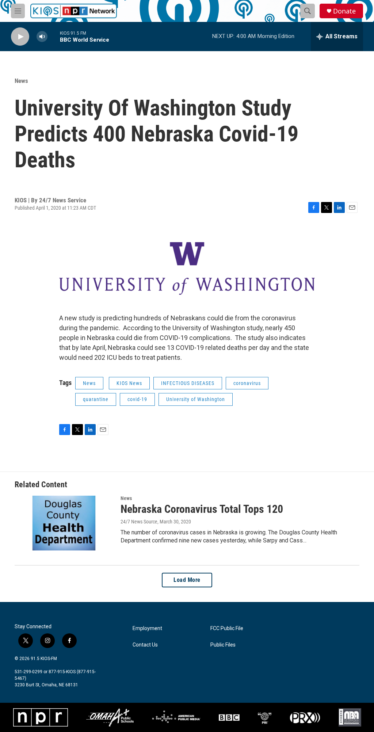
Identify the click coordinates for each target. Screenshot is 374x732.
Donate (344, 11)
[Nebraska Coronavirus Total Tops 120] (64, 523)
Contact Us (145, 645)
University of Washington (195, 399)
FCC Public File (226, 628)
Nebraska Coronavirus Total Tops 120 (202, 509)
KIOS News (129, 383)
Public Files (223, 645)
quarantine (95, 399)
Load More (187, 579)
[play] (20, 37)
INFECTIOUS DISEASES (187, 383)
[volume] (42, 36)
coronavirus (247, 383)
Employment (147, 628)
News (21, 80)
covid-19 (137, 399)
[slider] (54, 36)
